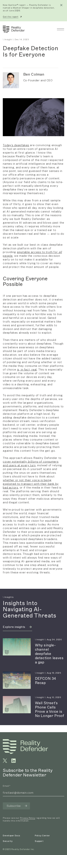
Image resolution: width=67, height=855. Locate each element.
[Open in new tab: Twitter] (5, 760)
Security (7, 841)
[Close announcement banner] (61, 5)
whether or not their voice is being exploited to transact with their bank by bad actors (31, 483)
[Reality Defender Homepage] (13, 29)
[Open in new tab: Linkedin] (13, 760)
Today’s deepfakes (16, 145)
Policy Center (42, 835)
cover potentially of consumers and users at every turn (30, 463)
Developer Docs (11, 835)
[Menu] (60, 29)
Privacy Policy (27, 818)
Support (39, 841)
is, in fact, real (27, 369)
